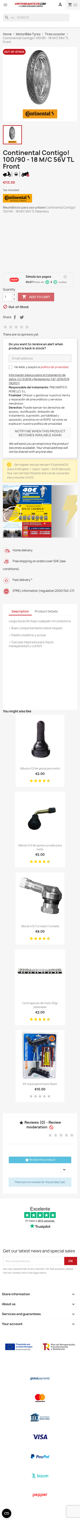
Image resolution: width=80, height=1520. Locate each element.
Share (15, 317)
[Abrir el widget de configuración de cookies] (6, 1513)
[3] (16, 327)
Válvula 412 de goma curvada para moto (40, 847)
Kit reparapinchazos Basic (40, 1084)
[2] (10, 327)
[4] (21, 327)
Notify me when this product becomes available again (40, 433)
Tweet (22, 317)
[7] (42, 781)
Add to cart (36, 296)
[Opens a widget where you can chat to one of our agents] (65, 1513)
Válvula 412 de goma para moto (40, 768)
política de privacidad (54, 367)
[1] (5, 327)
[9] (47, 781)
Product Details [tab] (46, 611)
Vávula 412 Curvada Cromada (40, 926)
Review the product (40, 1160)
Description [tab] (20, 611)
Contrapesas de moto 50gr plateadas (40, 1005)
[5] (27, 327)
